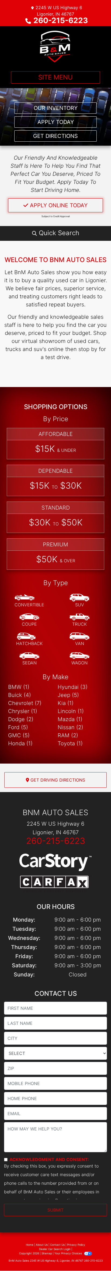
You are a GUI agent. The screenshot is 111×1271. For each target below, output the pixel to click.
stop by (87, 349)
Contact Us (57, 1244)
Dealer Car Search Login (55, 1249)
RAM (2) (68, 735)
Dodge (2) (20, 719)
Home (29, 1244)
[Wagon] (79, 658)
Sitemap (46, 1253)
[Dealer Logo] (55, 46)
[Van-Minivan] (79, 639)
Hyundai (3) (73, 687)
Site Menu (55, 77)
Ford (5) (18, 727)
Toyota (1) (70, 743)
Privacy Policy (76, 1244)
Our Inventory (56, 108)
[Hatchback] (29, 639)
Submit (55, 1210)
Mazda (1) (70, 719)
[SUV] (79, 600)
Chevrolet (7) (24, 703)
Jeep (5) (68, 695)
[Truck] (79, 620)
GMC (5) (19, 735)
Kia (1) (66, 703)
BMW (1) (18, 687)
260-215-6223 (60, 20)
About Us (42, 1244)
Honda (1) (20, 743)
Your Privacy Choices (68, 1253)
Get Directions (55, 136)
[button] (55, 233)
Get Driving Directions (57, 780)
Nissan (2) (70, 727)
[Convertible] (29, 600)
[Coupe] (29, 620)
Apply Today (55, 122)
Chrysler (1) (22, 711)
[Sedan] (29, 658)
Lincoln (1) (71, 711)
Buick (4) (19, 695)
